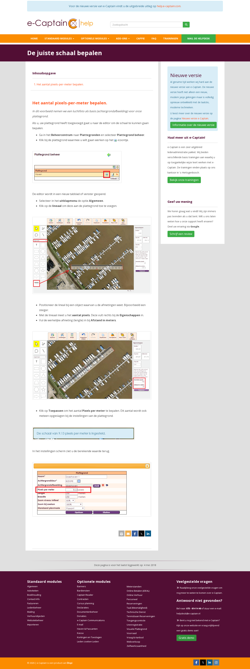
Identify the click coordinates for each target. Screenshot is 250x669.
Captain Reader (85, 594)
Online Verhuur (135, 595)
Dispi (69, 663)
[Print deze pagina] (121, 534)
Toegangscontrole (136, 620)
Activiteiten (32, 590)
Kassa (80, 633)
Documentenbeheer (87, 611)
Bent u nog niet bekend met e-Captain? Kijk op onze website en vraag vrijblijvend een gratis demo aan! (198, 625)
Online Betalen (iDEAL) (138, 590)
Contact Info (33, 599)
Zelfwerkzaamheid (136, 645)
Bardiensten (83, 590)
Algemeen (32, 586)
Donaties (81, 616)
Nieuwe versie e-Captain (195, 118)
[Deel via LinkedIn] (148, 534)
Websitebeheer (35, 620)
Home (34, 38)
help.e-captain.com (169, 6)
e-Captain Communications (91, 620)
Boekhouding (34, 594)
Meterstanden (134, 586)
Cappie (140, 38)
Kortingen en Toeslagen (89, 637)
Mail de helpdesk (198, 38)
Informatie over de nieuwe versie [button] (193, 125)
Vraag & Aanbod (135, 637)
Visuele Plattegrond (137, 628)
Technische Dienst (136, 612)
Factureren (32, 603)
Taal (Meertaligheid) (137, 607)
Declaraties (83, 607)
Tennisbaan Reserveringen (141, 616)
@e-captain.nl (188, 613)
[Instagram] (216, 663)
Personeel (132, 599)
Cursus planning (85, 603)
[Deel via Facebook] (134, 534)
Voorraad (132, 633)
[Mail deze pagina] (128, 534)
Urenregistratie (134, 624)
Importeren (33, 624)
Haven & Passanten (87, 628)
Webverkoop (133, 641)
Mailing (31, 611)
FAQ (154, 38)
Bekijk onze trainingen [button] (184, 180)
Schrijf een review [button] (181, 234)
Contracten (82, 599)
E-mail (80, 624)
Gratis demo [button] (186, 638)
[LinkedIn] (209, 663)
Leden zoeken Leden (88, 641)
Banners (81, 586)
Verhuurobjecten (36, 616)
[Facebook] (196, 663)
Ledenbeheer (34, 607)
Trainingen (170, 38)
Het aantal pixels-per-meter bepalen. (60, 84)
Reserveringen (134, 603)
